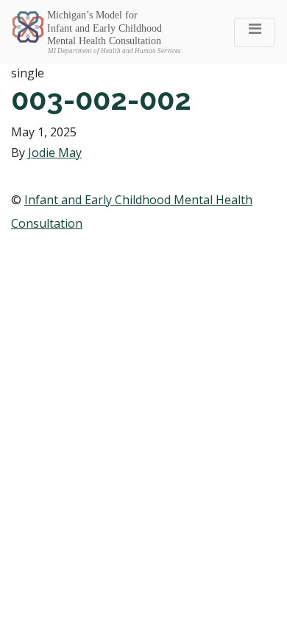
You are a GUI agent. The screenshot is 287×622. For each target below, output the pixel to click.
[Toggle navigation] (254, 32)
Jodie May (55, 152)
